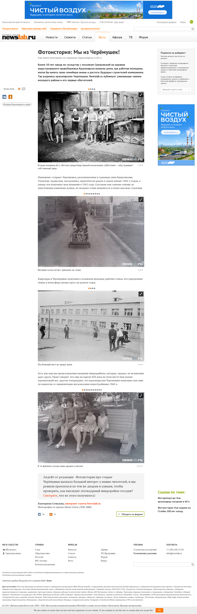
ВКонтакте (10, 549)
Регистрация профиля (166, 22)
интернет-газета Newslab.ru (83, 503)
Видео (104, 560)
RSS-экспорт (41, 560)
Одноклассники (13, 553)
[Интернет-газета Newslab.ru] (20, 37)
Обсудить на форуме (132, 514)
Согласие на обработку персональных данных (171, 78)
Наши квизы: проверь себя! (34, 28)
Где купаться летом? (90, 28)
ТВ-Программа (108, 553)
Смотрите (50, 495)
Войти (183, 22)
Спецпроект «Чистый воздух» (63, 28)
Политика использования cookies (16, 575)
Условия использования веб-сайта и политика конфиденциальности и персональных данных (43, 572)
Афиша (104, 549)
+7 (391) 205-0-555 (175, 549)
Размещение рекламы (145, 553)
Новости (72, 549)
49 (23, 89)
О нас (37, 549)
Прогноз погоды (88, 22)
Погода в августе (10, 28)
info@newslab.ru (174, 553)
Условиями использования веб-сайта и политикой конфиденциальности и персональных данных (175, 66)
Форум (104, 557)
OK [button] (159, 610)
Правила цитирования (130, 605)
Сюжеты (72, 557)
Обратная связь (42, 553)
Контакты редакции (45, 564)
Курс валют (119, 22)
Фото (70, 560)
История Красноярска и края (16, 104)
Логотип (39, 557)
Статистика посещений (145, 549)
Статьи (71, 553)
